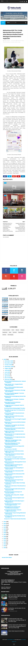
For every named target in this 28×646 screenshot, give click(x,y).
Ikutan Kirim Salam (7, 557)
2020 (4, 529)
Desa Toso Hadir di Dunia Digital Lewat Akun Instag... (14, 498)
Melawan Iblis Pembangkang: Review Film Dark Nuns (15, 397)
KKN (4, 42)
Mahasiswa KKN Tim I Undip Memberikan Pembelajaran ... (14, 437)
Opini (10, 332)
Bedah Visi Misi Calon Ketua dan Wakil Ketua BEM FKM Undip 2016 (17, 299)
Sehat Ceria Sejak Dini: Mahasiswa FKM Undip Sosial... (14, 474)
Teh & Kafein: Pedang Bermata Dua (13, 457)
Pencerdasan (8, 42)
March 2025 (8, 377)
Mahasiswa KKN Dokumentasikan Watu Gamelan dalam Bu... (14, 428)
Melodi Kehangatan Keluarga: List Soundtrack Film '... (13, 492)
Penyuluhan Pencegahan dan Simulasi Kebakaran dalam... (14, 425)
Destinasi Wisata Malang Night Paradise (14, 408)
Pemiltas (15, 332)
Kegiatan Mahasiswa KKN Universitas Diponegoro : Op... (14, 416)
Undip (19, 42)
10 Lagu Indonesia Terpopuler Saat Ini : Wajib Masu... (14, 406)
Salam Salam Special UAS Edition (16, 631)
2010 (4, 547)
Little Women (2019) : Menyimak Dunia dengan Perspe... (14, 413)
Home (3, 22)
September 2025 (9, 366)
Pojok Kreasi (20, 332)
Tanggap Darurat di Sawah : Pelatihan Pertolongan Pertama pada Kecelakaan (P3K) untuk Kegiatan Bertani (14, 202)
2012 (4, 544)
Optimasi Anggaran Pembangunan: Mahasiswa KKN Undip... (13, 465)
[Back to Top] (14, 644)
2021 (4, 527)
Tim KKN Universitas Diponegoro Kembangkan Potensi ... (12, 504)
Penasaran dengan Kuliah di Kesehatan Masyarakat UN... (14, 489)
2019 (4, 531)
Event (13, 330)
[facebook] (20, 1)
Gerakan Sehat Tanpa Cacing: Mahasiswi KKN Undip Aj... (15, 513)
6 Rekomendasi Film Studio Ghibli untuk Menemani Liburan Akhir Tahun (17, 602)
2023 (4, 523)
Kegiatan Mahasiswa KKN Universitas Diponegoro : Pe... (14, 451)
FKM (5, 182)
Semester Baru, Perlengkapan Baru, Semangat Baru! (13, 477)
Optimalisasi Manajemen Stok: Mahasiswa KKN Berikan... (12, 443)
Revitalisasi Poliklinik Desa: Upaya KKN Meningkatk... (14, 446)
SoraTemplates (10, 639)
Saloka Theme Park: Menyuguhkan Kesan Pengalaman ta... (15, 462)
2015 (4, 538)
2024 (4, 521)
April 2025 (7, 376)
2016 (4, 536)
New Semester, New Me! (10, 449)
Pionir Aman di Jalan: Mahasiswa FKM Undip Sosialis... (13, 471)
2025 (4, 359)
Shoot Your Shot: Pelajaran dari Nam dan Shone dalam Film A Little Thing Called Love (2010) (17, 596)
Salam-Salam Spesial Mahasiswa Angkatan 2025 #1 (12, 189)
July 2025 (7, 370)
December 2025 (9, 361)
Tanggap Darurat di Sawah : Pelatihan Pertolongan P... (14, 400)
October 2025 (8, 364)
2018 (4, 532)
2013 (4, 542)
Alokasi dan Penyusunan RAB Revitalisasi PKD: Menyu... (14, 422)
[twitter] (22, 1)
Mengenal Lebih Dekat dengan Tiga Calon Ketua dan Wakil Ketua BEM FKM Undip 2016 (16, 312)
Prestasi (4, 334)
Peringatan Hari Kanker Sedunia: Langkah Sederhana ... (12, 510)
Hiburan (17, 330)
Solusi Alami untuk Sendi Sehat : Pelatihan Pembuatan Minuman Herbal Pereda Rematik (13, 214)
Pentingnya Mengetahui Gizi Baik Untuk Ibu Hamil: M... (14, 516)
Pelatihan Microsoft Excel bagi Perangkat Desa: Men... (15, 419)
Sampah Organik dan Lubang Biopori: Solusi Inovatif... (14, 468)
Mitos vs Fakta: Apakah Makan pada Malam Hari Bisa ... (13, 388)
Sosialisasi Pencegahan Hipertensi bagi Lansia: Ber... (14, 483)
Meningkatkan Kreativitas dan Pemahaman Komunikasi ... (12, 507)
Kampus (22, 330)
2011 (4, 545)
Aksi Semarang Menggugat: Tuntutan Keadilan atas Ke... (14, 394)
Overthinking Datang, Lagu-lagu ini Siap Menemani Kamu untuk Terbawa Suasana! (17, 318)
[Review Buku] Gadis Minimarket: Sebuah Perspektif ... (15, 382)
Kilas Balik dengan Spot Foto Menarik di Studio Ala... (14, 410)
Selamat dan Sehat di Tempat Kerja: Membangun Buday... (13, 480)
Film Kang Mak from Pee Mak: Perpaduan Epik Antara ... (14, 459)
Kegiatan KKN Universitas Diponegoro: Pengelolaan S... (14, 501)
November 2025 (9, 363)
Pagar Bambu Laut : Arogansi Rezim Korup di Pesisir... (13, 385)
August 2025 (8, 368)
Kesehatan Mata (20, 40)
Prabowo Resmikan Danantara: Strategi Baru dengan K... (14, 391)
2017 (4, 534)
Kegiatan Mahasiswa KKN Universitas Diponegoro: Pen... (14, 431)
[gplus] (24, 1)
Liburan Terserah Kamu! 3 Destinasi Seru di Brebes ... (15, 486)
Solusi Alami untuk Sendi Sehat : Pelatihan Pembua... (12, 403)
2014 (4, 540)
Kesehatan (5, 332)
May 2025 (7, 374)
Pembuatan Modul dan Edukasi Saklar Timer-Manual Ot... (14, 454)
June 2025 (7, 372)
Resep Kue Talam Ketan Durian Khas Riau (15, 518)
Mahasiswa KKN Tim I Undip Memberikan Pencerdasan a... (14, 434)
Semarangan (10, 334)
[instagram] (26, 1)
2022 (4, 525)
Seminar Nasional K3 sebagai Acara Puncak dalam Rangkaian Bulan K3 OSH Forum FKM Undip (17, 626)
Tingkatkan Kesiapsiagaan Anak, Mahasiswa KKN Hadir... (12, 440)
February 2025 (8, 379)
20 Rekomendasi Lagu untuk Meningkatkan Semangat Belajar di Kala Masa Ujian (17, 620)
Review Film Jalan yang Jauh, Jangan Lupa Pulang (14, 495)
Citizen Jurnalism (6, 330)
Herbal (5, 208)
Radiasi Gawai (14, 42)
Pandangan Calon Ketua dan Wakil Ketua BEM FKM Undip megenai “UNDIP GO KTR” (16, 306)
